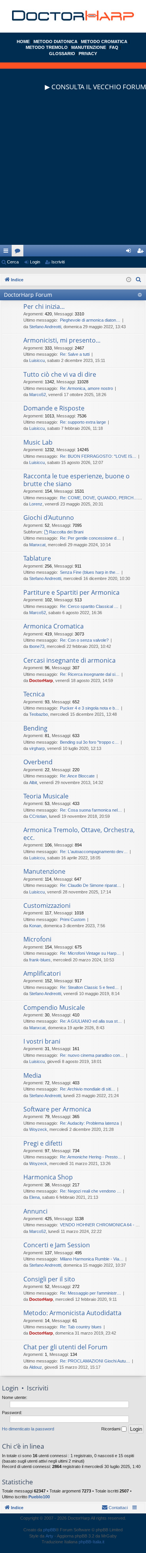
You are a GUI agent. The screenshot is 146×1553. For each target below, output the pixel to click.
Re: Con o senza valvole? (84, 640)
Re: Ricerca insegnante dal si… (90, 674)
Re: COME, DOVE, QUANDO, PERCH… (99, 497)
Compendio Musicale (54, 1007)
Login (35, 262)
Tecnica (34, 694)
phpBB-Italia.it (91, 1541)
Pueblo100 (39, 1496)
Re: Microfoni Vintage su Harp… (90, 953)
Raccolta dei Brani (66, 532)
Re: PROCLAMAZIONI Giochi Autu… (95, 1361)
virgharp (37, 748)
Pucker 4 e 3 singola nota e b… (89, 708)
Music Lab (38, 442)
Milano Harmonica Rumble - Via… (91, 1259)
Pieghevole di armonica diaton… (90, 320)
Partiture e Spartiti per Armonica (71, 592)
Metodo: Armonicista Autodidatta (72, 1313)
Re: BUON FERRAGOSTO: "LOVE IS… (98, 456)
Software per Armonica (57, 1109)
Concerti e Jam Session (56, 1245)
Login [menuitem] (130, 252)
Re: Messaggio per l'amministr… (90, 1293)
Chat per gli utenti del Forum (65, 1347)
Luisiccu (37, 360)
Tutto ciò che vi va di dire (59, 374)
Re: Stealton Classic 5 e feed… (89, 987)
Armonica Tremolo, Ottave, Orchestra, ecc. (79, 833)
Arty (49, 1536)
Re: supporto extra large (83, 422)
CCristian (38, 816)
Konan (35, 925)
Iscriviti (58, 262)
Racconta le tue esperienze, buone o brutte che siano (76, 480)
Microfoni (37, 939)
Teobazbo (38, 714)
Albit (33, 782)
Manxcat (37, 544)
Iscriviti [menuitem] (142, 252)
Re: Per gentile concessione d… (90, 538)
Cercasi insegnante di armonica (69, 660)
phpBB (49, 1529)
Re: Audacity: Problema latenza (89, 1123)
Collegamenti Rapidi (7, 252)
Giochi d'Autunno (48, 517)
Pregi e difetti (42, 1143)
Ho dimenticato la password (28, 1429)
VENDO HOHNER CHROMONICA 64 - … (100, 1224)
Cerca (13, 262)
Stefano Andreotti (45, 326)
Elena (34, 1197)
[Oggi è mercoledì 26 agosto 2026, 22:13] (128, 279)
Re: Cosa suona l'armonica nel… (91, 810)
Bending (35, 728)
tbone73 (36, 646)
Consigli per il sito (49, 1279)
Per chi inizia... (44, 306)
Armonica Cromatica (53, 626)
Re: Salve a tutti (75, 354)
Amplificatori (42, 973)
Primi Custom (72, 919)
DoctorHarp (41, 680)
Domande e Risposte (53, 408)
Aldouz (35, 1367)
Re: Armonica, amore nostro (86, 388)
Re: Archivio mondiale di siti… (87, 1089)
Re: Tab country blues (81, 1326)
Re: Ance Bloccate (77, 776)
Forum (19, 252)
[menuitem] (138, 279)
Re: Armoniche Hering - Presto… (91, 1157)
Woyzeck (38, 1129)
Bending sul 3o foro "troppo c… (89, 742)
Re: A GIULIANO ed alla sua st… (91, 1021)
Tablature (37, 558)
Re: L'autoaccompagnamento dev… (94, 851)
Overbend (38, 762)
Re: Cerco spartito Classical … (89, 606)
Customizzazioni (46, 905)
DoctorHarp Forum (28, 294)
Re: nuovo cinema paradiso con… (92, 1055)
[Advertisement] (73, 172)
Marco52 (37, 394)
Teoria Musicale (46, 796)
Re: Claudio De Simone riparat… (90, 885)
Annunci (35, 1211)
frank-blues (40, 959)
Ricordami (111, 1429)
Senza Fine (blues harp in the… (90, 572)
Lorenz (35, 504)
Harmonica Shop (48, 1177)
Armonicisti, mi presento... (61, 340)
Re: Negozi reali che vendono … (90, 1191)
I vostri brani (41, 1041)
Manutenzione (44, 871)
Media (32, 1075)
